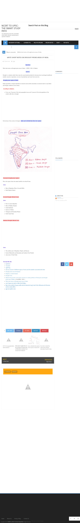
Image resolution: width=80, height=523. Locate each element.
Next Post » (49, 361)
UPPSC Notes (6, 47)
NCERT (58, 42)
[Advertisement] (40, 11)
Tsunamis (8, 265)
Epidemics (8, 263)
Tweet (10, 330)
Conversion (7, 371)
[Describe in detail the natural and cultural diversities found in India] (46, 339)
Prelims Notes (49, 42)
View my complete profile (61, 200)
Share (19, 330)
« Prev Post (6, 361)
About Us (9, 518)
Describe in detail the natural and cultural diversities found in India (45, 347)
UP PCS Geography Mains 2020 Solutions (8, 346)
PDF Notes (66, 42)
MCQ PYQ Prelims (38, 42)
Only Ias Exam (60, 198)
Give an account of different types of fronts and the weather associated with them (25, 269)
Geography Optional (14, 42)
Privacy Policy (17, 518)
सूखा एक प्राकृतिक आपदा (11, 289)
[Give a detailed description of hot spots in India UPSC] (34, 339)
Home (2, 518)
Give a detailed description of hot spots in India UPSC (34, 346)
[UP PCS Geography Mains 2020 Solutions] (9, 339)
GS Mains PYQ (27, 42)
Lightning (8, 267)
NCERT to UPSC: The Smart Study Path (11, 28)
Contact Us (26, 518)
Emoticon (14, 371)
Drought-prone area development (13, 271)
